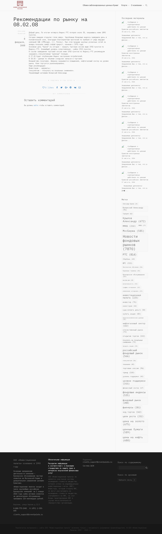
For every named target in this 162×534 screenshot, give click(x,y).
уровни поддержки (134, 382)
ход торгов (132, 412)
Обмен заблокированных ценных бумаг (100, 5)
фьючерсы (132, 407)
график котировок (131, 287)
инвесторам (130, 306)
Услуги (124, 5)
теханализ (128, 364)
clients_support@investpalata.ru (28, 514)
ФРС (127, 263)
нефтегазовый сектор (134, 324)
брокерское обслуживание (134, 276)
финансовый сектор (133, 388)
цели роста (133, 416)
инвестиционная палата (132, 296)
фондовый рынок (132, 401)
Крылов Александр (134, 219)
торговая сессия (133, 368)
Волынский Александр (133, 209)
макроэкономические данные (133, 318)
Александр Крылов (130, 204)
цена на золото (133, 423)
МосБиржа (133, 230)
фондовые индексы (134, 394)
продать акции (130, 346)
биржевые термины (131, 271)
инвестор (130, 302)
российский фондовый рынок (133, 353)
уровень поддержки (133, 376)
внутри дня (128, 280)
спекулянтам (129, 360)
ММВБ (129, 226)
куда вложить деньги (134, 310)
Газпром (128, 214)
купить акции (132, 314)
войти (36, 105)
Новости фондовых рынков (131, 242)
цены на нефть (133, 439)
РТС (130, 254)
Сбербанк (129, 259)
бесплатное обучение (133, 267)
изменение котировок (133, 291)
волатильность (130, 284)
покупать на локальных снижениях (133, 341)
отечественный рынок (133, 331)
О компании (136, 5)
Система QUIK (88, 466)
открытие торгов (134, 336)
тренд (128, 372)
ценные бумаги (133, 431)
